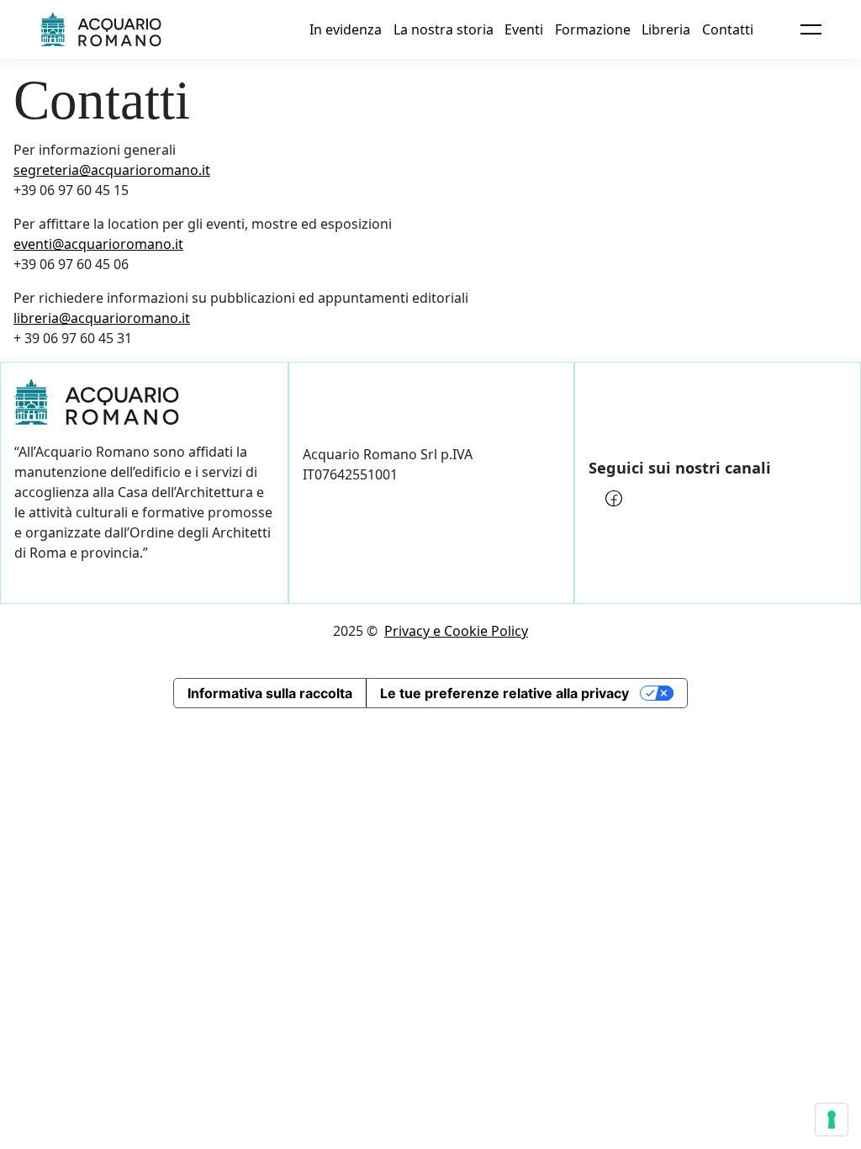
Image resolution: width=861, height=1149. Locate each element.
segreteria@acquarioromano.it (111, 170)
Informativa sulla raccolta (270, 693)
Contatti (727, 29)
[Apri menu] (810, 29)
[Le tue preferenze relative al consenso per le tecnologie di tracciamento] (832, 1120)
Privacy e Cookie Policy (456, 631)
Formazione (593, 29)
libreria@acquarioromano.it (101, 318)
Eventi (523, 29)
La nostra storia (444, 29)
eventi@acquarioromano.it (98, 244)
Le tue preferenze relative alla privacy (504, 693)
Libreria (666, 29)
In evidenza (345, 29)
